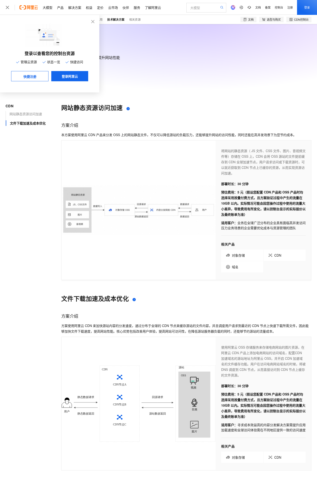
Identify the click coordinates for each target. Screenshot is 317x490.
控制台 (279, 7)
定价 (100, 7)
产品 (60, 7)
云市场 (113, 7)
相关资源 (135, 19)
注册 (290, 7)
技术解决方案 (115, 19)
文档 (258, 7)
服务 (137, 7)
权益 (89, 7)
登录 (307, 7)
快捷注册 (29, 76)
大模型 (47, 7)
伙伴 (126, 7)
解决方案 (74, 7)
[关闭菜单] (7, 7)
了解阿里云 (153, 7)
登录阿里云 (70, 76)
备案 (268, 7)
